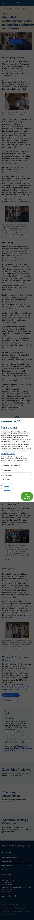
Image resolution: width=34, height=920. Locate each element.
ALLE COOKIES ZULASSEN (27, 496)
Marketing (7, 470)
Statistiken (7, 480)
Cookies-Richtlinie (12, 452)
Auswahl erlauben (7, 487)
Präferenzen (7, 475)
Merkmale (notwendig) (11, 465)
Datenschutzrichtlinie (8, 453)
